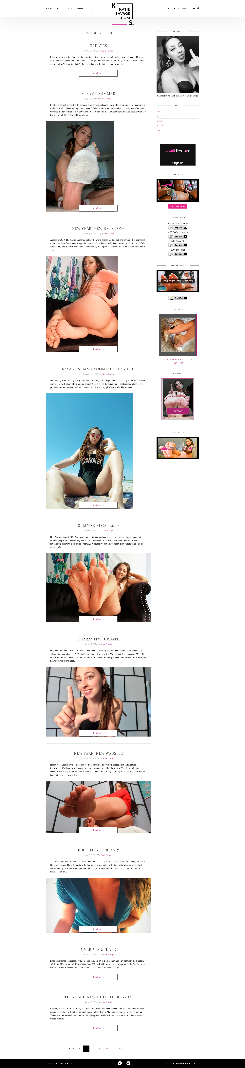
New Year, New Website (98, 753)
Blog (70, 8)
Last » (121, 1048)
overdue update (98, 949)
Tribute (60, 8)
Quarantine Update (98, 638)
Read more (98, 73)
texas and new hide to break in (98, 996)
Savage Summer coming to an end (98, 368)
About (49, 8)
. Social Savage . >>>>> (176, 8)
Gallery (81, 8)
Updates (98, 45)
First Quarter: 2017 (98, 849)
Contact (93, 8)
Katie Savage (107, 51)
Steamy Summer (98, 93)
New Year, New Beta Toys (98, 228)
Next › (109, 1048)
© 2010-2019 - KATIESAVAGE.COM (63, 1063)
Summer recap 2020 (98, 525)
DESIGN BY (179, 1063)
